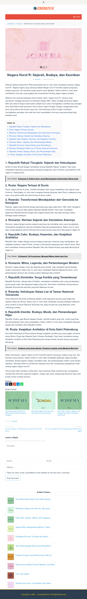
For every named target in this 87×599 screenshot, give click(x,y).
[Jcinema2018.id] (43, 8)
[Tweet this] (10, 384)
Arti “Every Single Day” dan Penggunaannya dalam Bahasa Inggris (63, 429)
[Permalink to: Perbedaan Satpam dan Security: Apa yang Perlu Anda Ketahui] (44, 400)
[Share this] (6, 384)
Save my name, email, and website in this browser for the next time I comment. (38, 472)
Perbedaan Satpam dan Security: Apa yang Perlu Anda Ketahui (43, 412)
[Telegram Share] (18, 384)
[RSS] (43, 2)
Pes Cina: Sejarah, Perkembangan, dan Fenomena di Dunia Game (23, 429)
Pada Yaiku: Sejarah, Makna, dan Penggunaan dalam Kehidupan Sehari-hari (69, 413)
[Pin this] (14, 384)
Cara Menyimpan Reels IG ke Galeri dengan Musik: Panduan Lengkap (15, 413)
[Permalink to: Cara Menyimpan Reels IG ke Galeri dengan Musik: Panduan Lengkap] (17, 400)
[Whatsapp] (21, 384)
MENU (78, 17)
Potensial (14, 421)
